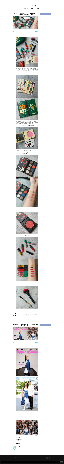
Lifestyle (32, 8)
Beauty (25, 8)
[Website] (18, 449)
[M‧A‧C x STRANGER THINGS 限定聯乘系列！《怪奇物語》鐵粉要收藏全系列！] (25, 22)
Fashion (28, 8)
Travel (42, 8)
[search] (60, 3)
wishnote (18, 439)
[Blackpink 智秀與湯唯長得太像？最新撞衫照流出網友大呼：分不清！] (25, 333)
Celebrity (38, 8)
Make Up (27, 11)
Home (21, 8)
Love (35, 8)
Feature (19, 443)
